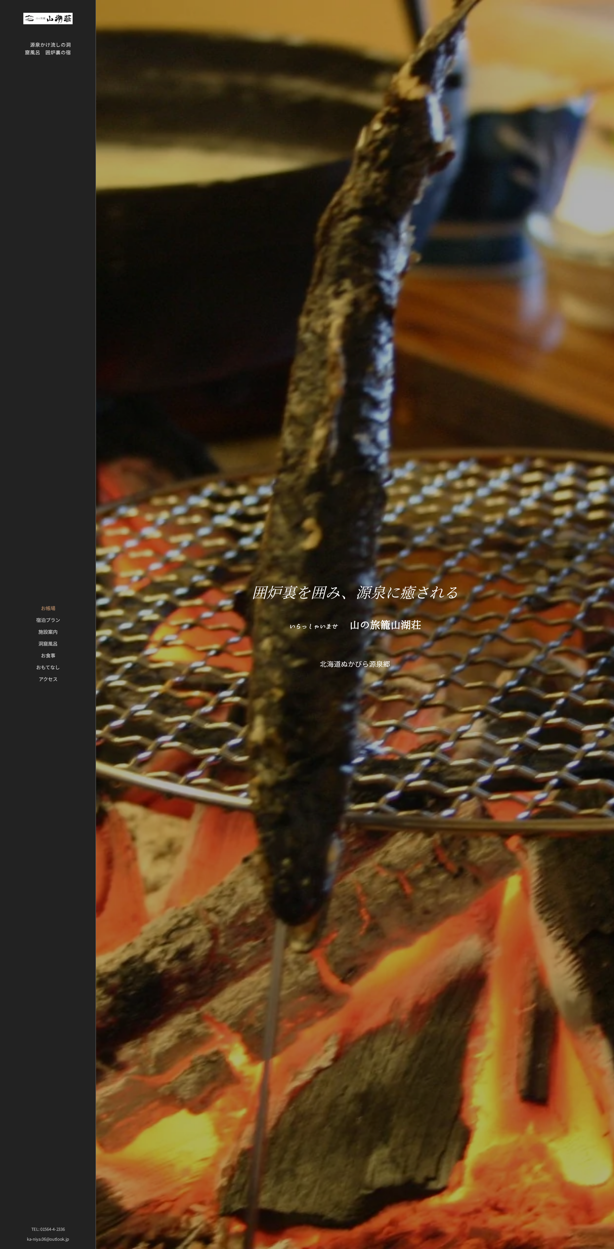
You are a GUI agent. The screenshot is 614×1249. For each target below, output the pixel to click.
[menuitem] (48, 608)
